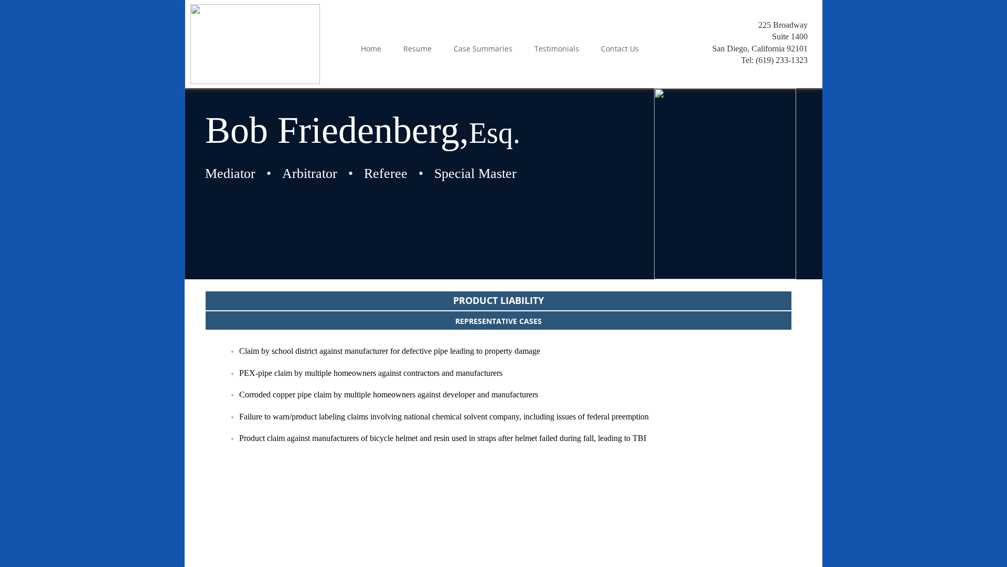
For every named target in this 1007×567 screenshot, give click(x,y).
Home (371, 49)
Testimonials (556, 49)
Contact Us (620, 49)
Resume (417, 49)
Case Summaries (483, 49)
